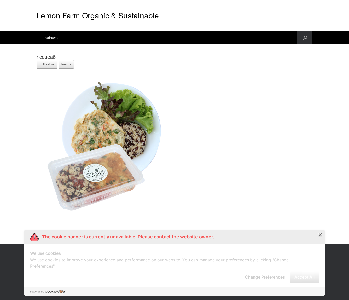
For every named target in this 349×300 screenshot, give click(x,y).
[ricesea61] (100, 211)
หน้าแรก (51, 37)
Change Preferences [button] (265, 277)
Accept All (304, 277)
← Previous (47, 64)
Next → (66, 64)
